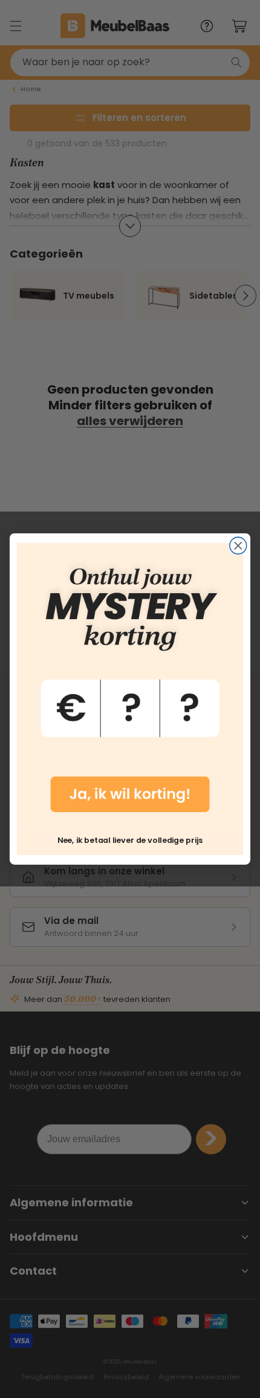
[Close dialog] (238, 546)
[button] (130, 684)
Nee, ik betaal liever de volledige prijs (130, 839)
